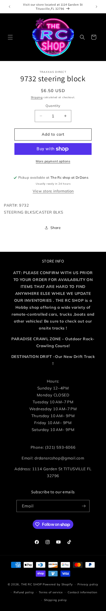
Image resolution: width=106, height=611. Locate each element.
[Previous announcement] (9, 6)
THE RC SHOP (32, 584)
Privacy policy (87, 584)
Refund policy (24, 592)
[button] (10, 37)
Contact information (82, 592)
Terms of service (51, 592)
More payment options (53, 161)
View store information (53, 191)
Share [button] (55, 227)
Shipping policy (55, 600)
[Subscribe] (83, 506)
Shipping (37, 97)
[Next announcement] (96, 6)
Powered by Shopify (58, 584)
